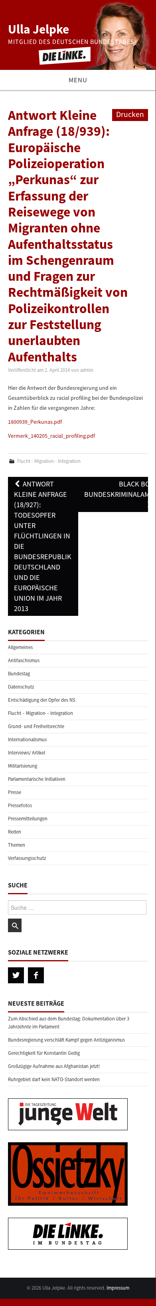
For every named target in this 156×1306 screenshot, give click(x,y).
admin (86, 370)
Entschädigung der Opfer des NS (41, 700)
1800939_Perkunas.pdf (35, 421)
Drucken (130, 114)
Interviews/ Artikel (26, 753)
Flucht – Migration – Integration (40, 713)
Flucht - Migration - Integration (49, 461)
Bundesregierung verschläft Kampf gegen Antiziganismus (66, 1040)
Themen (16, 845)
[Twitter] (16, 975)
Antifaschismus (23, 660)
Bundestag (19, 674)
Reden (14, 832)
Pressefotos (20, 805)
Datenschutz (21, 687)
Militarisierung (22, 766)
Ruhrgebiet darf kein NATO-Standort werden (54, 1079)
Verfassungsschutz (27, 858)
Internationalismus (27, 739)
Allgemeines (20, 647)
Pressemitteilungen (27, 819)
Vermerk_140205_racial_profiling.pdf (51, 435)
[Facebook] (36, 975)
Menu (78, 79)
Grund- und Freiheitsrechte (36, 726)
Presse (14, 792)
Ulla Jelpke (38, 29)
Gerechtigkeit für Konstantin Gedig (44, 1053)
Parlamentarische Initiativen (36, 779)
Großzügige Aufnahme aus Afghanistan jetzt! (54, 1066)
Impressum (118, 1288)
